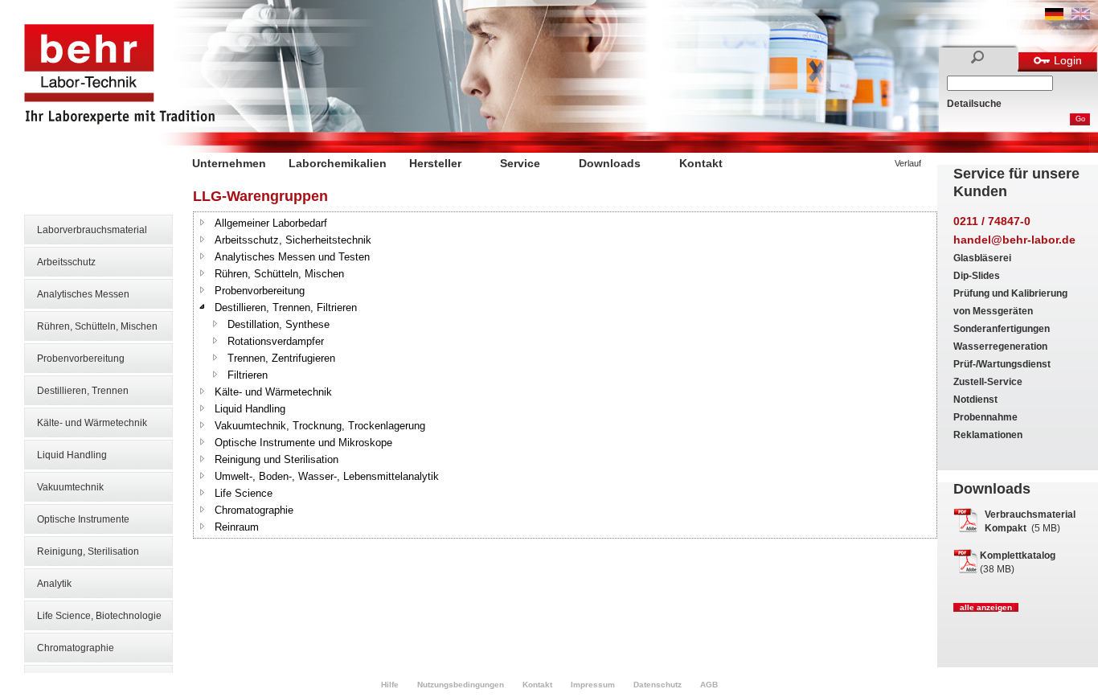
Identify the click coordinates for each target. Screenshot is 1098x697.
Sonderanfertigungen (1001, 328)
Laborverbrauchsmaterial (92, 230)
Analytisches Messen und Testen (292, 257)
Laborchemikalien (338, 163)
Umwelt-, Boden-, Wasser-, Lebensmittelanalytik (327, 476)
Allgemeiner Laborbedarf (271, 223)
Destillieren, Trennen (83, 390)
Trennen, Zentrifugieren (281, 358)
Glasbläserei (982, 258)
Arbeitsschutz (66, 262)
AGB (709, 684)
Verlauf (908, 163)
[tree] (565, 375)
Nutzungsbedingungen (460, 684)
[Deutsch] (1054, 17)
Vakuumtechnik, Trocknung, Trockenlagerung (320, 426)
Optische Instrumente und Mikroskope (303, 443)
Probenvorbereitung (81, 358)
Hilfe (390, 684)
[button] (202, 221)
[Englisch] (1080, 17)
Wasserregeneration (1000, 346)
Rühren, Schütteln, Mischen (97, 326)
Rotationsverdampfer (275, 341)
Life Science (243, 493)
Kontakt (701, 163)
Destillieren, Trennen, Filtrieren (286, 307)
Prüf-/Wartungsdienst (1002, 364)
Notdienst (975, 399)
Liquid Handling (72, 455)
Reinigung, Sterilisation (88, 551)
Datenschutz (657, 684)
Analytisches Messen (83, 294)
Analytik (54, 583)
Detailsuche (974, 103)
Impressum (593, 684)
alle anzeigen (986, 607)
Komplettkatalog (1017, 555)
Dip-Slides (976, 275)
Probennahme (985, 417)
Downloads (610, 163)
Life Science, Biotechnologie (99, 615)
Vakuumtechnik (70, 487)
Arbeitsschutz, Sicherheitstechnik (293, 240)
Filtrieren (247, 375)
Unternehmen (229, 163)
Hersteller (435, 163)
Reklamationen (987, 435)
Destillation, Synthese (278, 324)
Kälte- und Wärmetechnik (92, 422)
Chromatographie (75, 648)
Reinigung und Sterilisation (276, 459)
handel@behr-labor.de (1014, 239)
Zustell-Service (987, 381)
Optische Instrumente (83, 519)
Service (520, 163)
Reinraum (237, 527)
